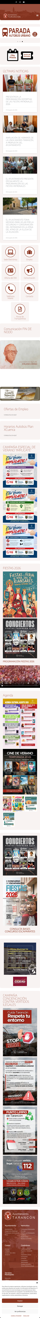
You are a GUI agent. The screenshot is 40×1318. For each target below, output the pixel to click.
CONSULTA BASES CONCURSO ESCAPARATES (20, 930)
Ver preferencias (20, 1311)
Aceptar (20, 1301)
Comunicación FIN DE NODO (18, 330)
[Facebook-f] (16, 2)
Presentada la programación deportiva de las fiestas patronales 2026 (19, 100)
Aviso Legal (26, 1315)
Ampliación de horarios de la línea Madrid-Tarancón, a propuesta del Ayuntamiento (20, 141)
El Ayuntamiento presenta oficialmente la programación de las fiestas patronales (19, 182)
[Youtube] (24, 2)
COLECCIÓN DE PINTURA (28, 362)
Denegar (20, 1306)
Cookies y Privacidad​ (16, 1315)
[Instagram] (20, 2)
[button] (37, 1283)
